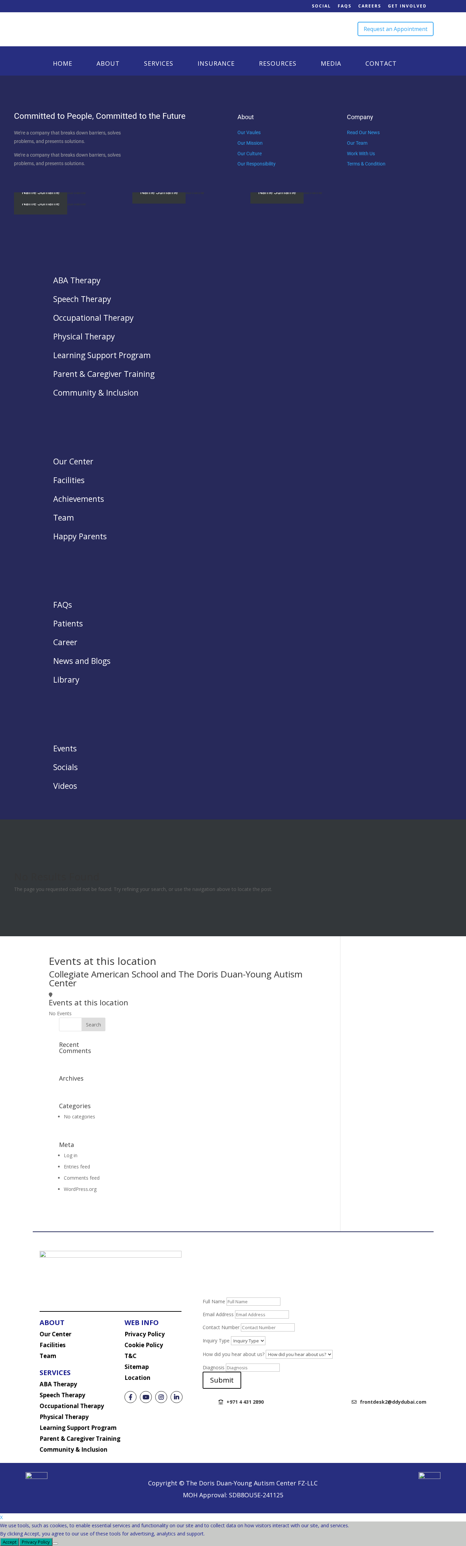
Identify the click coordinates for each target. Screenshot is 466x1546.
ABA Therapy (58, 1384)
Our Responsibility (256, 163)
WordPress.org (80, 1189)
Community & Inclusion (73, 1449)
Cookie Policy (144, 1345)
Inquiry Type (216, 1340)
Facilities (52, 1345)
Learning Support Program (78, 1428)
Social (321, 6)
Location (137, 1378)
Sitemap (137, 1367)
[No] (55, 1544)
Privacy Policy (145, 1334)
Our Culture (249, 153)
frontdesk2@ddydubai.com (393, 1402)
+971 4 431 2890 (245, 1402)
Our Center (55, 1334)
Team (48, 1356)
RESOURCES (277, 64)
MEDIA (331, 64)
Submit (222, 1380)
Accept (9, 1542)
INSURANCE (216, 64)
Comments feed (82, 1178)
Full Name (214, 1301)
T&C (130, 1356)
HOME (62, 64)
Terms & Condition (366, 163)
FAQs (344, 6)
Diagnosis (213, 1367)
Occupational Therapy (72, 1406)
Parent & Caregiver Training (80, 1439)
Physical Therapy (64, 1417)
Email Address (218, 1314)
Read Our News (363, 132)
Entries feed (77, 1166)
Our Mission (250, 143)
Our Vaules (249, 132)
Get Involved (407, 6)
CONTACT (381, 64)
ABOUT (108, 64)
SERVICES (158, 64)
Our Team (357, 143)
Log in (70, 1155)
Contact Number (221, 1327)
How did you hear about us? (233, 1354)
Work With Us (361, 153)
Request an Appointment (395, 29)
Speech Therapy (62, 1395)
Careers (369, 6)
